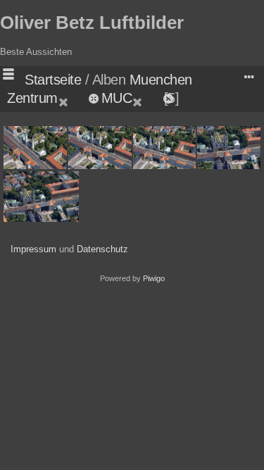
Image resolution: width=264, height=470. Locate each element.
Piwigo (154, 278)
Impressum (33, 249)
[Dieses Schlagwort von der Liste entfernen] (72, 98)
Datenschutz (102, 249)
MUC (116, 98)
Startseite (53, 79)
